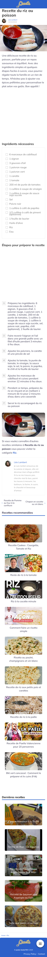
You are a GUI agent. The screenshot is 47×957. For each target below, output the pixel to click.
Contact (41, 954)
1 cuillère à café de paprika (24, 208)
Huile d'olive (16, 223)
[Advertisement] (23, 114)
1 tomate (14, 180)
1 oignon (14, 159)
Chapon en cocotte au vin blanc (34, 502)
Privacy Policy (30, 954)
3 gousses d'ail (17, 163)
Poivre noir (15, 204)
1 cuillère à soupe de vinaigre (25, 189)
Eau (11, 232)
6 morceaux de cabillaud (23, 154)
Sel (11, 199)
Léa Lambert (12, 20)
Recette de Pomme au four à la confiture (12, 503)
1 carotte (14, 176)
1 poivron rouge (18, 167)
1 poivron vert (17, 172)
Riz (11, 227)
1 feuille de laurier (19, 219)
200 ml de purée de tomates (24, 185)
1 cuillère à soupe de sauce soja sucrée (24, 194)
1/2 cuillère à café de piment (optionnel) (25, 213)
